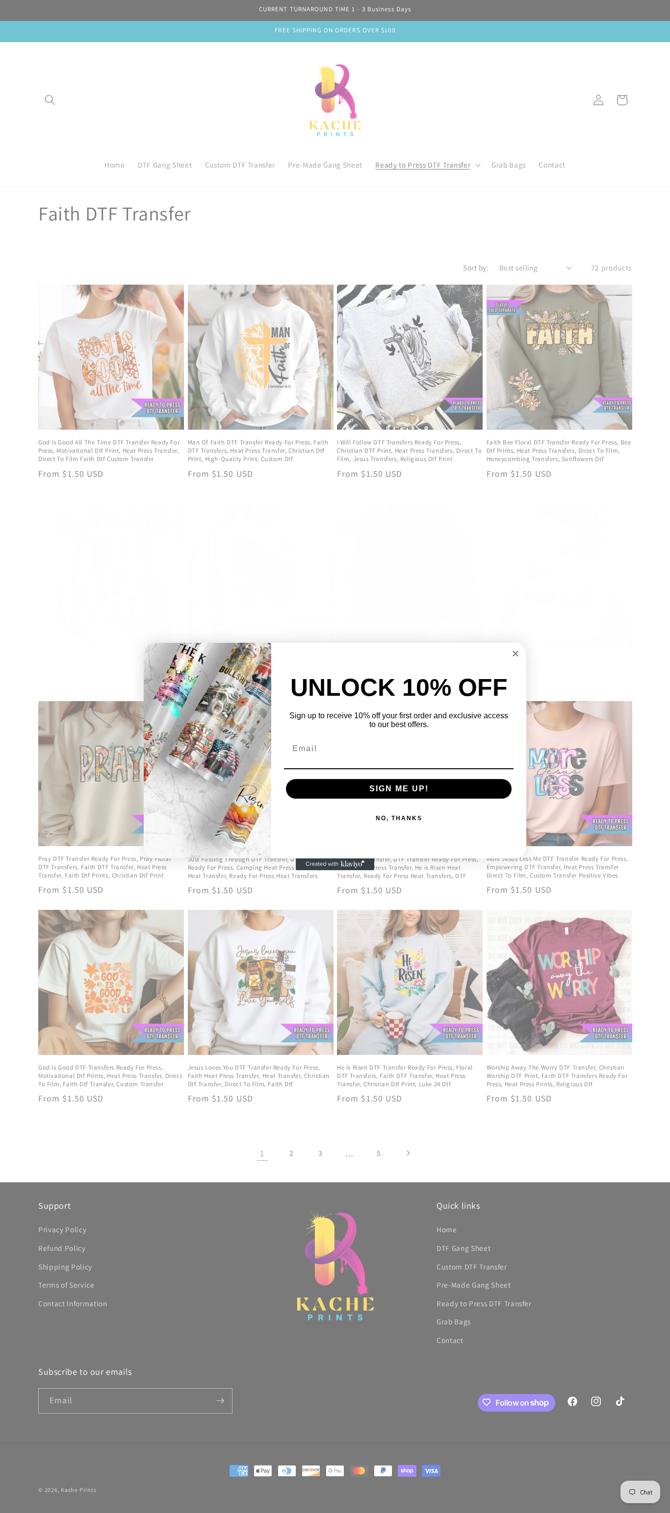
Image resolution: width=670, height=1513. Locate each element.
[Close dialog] (515, 653)
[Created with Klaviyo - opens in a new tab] (335, 864)
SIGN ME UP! (399, 788)
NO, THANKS (399, 818)
